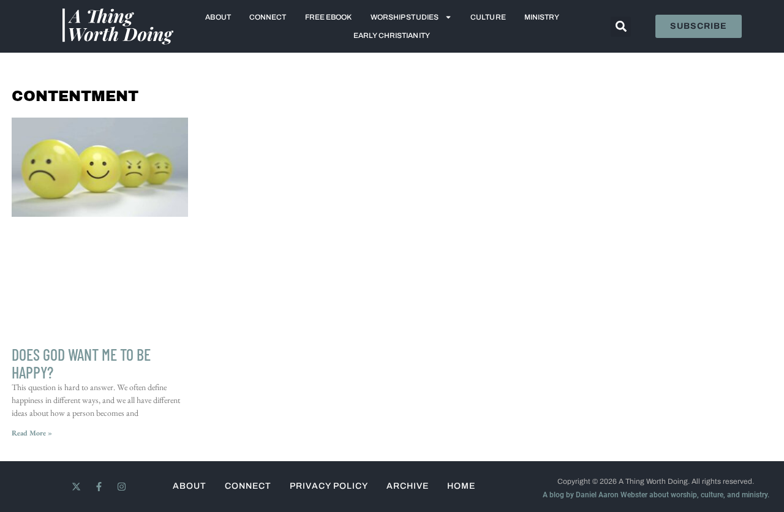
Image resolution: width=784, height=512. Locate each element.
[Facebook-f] (99, 486)
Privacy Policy (329, 486)
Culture (488, 17)
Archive (407, 486)
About (218, 17)
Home (461, 486)
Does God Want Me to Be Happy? (81, 363)
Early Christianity (391, 35)
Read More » (32, 433)
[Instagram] (121, 486)
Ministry (542, 17)
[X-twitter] (76, 486)
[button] (621, 27)
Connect (268, 17)
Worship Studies (405, 17)
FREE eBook (328, 17)
